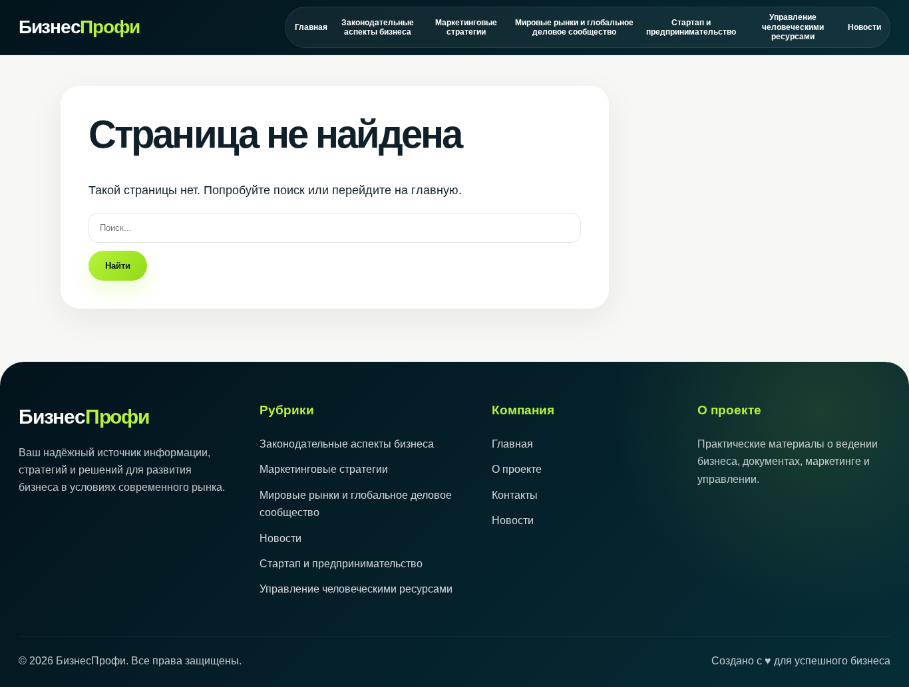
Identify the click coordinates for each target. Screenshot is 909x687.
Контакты (515, 495)
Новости (864, 27)
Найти (117, 266)
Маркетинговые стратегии (466, 27)
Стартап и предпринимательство (690, 27)
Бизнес (79, 27)
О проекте (517, 469)
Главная (310, 27)
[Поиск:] (335, 227)
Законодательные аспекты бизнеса (377, 27)
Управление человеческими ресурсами (793, 27)
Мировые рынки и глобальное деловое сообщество (574, 27)
